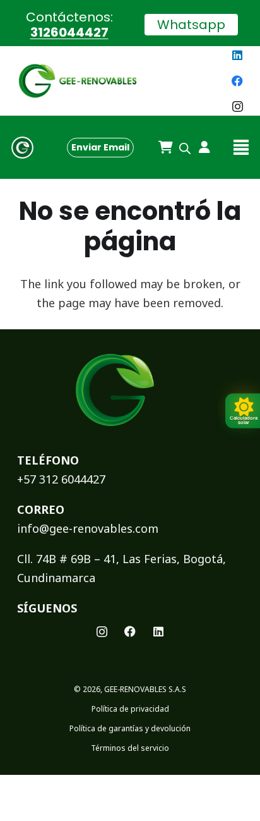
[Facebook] (237, 81)
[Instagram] (237, 106)
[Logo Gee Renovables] (22, 148)
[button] (241, 147)
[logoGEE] (77, 81)
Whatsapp (191, 24)
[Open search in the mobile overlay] (185, 147)
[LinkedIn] (237, 55)
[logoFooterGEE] (115, 390)
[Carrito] (165, 147)
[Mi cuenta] (199, 147)
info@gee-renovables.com (87, 528)
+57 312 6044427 (61, 479)
